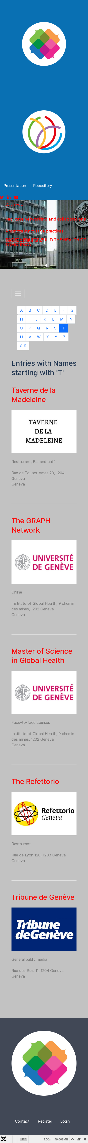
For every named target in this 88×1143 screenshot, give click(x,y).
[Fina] (44, 44)
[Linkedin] (9, 197)
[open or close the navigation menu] (18, 293)
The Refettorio (35, 781)
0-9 (23, 346)
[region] (44, 234)
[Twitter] (2, 197)
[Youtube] (16, 197)
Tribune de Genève (42, 897)
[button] (42, 265)
